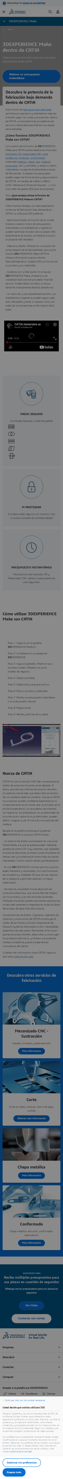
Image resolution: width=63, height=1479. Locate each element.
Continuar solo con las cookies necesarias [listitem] (25, 1400)
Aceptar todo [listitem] (14, 1472)
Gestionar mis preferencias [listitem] (22, 1462)
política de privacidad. (21, 1451)
